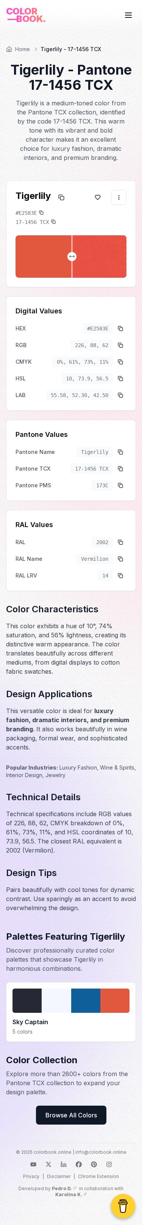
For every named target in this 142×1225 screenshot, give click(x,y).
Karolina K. (68, 1194)
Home (22, 49)
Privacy (31, 1176)
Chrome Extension (98, 1176)
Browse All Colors (71, 1115)
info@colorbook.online (100, 1152)
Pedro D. (62, 1188)
